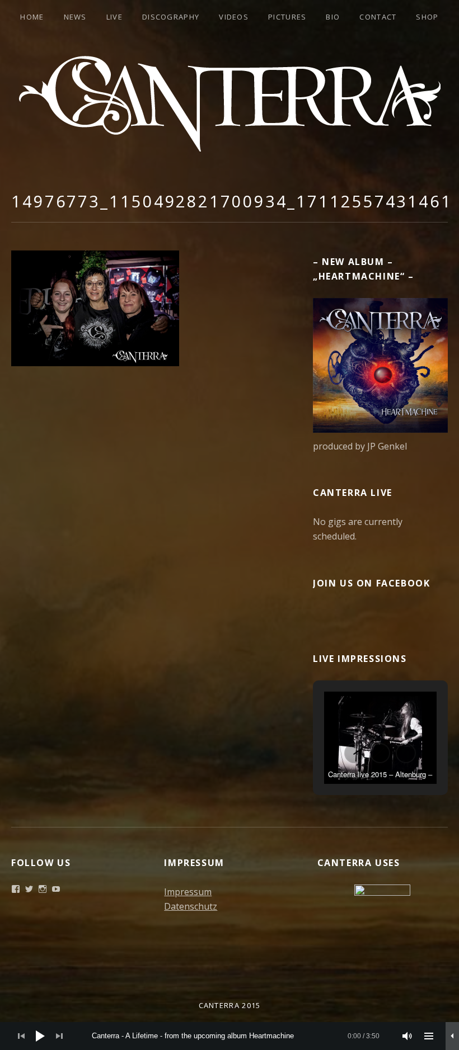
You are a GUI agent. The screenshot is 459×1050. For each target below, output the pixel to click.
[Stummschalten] (407, 1036)
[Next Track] (59, 1036)
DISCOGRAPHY (170, 17)
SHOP (427, 17)
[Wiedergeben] (40, 1036)
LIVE (114, 17)
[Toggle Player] (452, 1036)
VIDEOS (234, 17)
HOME (32, 17)
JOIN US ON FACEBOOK (371, 583)
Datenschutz (190, 906)
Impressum (188, 892)
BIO (333, 17)
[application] (229, 1036)
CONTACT (377, 17)
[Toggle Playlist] (429, 1036)
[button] (354, 753)
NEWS (75, 17)
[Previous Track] (21, 1036)
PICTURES (287, 17)
